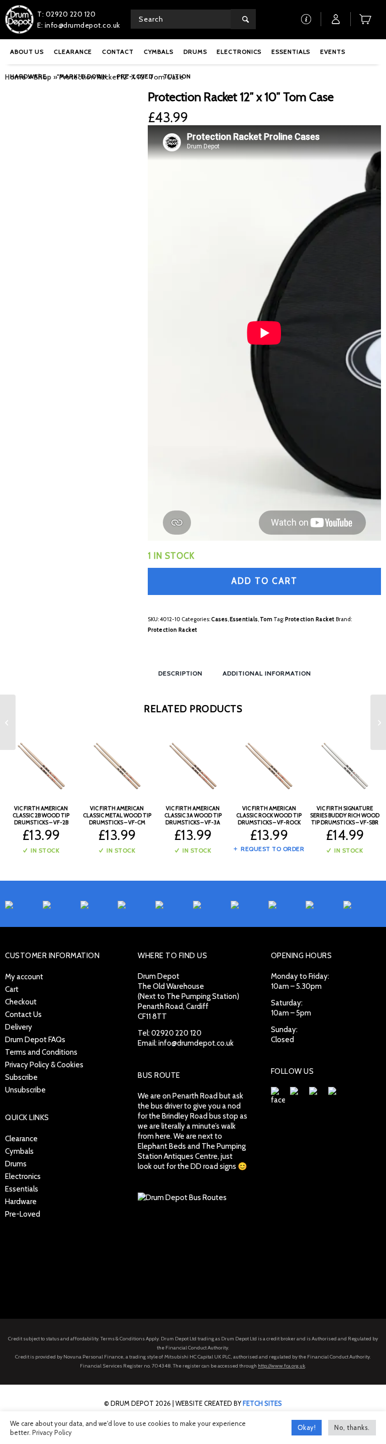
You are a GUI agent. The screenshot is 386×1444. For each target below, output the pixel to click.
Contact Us (23, 1014)
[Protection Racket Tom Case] (71, 155)
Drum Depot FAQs (35, 1039)
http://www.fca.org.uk (281, 1366)
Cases (219, 619)
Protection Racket (310, 619)
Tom (266, 619)
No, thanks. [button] (352, 1427)
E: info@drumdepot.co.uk (78, 25)
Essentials (244, 619)
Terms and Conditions (41, 1052)
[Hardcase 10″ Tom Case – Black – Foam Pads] (378, 722)
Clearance (21, 1138)
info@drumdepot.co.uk (196, 1043)
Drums (16, 1163)
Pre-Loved (22, 1214)
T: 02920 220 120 (66, 14)
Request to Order (272, 849)
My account (24, 976)
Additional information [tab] (267, 673)
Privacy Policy (52, 1432)
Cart (12, 989)
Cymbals (19, 1151)
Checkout (21, 1001)
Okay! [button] (307, 1427)
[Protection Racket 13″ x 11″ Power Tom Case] (8, 722)
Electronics (23, 1176)
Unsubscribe (25, 1089)
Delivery (18, 1027)
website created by (228, 1403)
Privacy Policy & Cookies (44, 1064)
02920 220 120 (176, 1033)
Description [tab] (180, 673)
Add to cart (264, 581)
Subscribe (21, 1077)
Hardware (21, 1201)
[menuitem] (27, 51)
